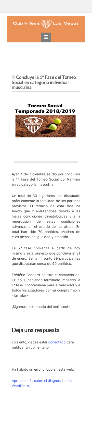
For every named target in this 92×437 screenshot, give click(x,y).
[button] (46, 37)
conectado (57, 342)
